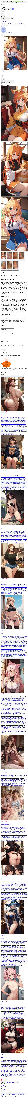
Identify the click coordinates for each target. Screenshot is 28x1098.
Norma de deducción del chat (7, 82)
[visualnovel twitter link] (3, 1086)
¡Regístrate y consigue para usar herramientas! (14, 2)
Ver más (2, 374)
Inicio (4, 4)
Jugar (3, 79)
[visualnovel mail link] (5, 1090)
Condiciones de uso (14, 23)
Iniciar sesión (6, 9)
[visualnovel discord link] (13, 9)
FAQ (2, 1090)
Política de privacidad (5, 23)
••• (1, 77)
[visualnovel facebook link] (1, 1086)
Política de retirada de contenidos (14, 25)
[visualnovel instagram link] (5, 1086)
